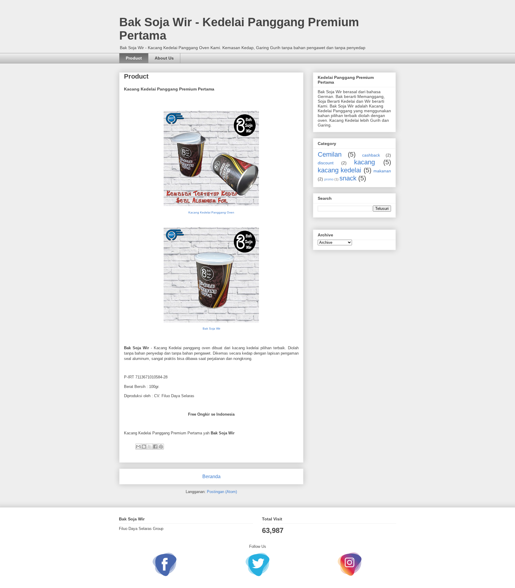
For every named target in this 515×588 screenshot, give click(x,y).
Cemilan (330, 154)
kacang (364, 162)
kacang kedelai (339, 170)
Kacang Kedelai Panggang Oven (211, 212)
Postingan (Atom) (222, 491)
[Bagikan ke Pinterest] (161, 447)
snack (347, 178)
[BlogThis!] (144, 447)
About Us (164, 58)
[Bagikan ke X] (150, 447)
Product (134, 58)
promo (328, 179)
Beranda (211, 476)
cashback (371, 155)
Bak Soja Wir (211, 328)
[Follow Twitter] (257, 563)
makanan (382, 171)
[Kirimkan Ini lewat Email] (138, 447)
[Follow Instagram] (350, 563)
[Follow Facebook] (165, 563)
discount (325, 162)
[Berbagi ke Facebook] (155, 447)
